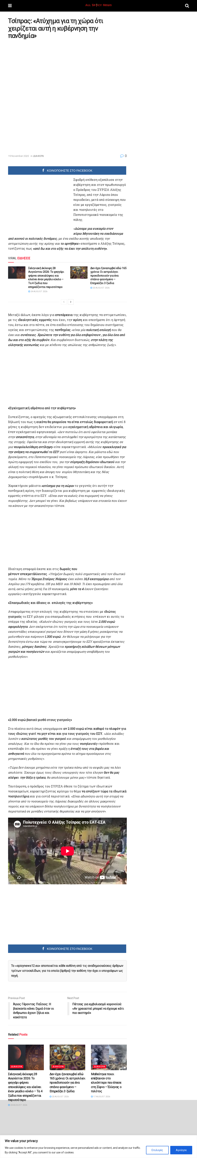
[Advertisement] (40, 69)
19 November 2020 (18, 156)
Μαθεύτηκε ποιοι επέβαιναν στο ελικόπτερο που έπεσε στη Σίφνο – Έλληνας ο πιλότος (106, 1082)
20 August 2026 (100, 288)
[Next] (71, 302)
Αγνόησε (181, 1150)
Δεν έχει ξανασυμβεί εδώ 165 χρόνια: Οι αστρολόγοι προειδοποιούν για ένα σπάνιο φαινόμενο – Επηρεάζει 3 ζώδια (108, 276)
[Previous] (64, 302)
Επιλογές (157, 1150)
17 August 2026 (101, 1096)
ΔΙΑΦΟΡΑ (38, 156)
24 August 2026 (38, 291)
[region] (98, 1146)
